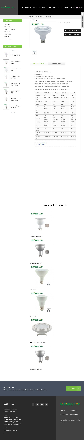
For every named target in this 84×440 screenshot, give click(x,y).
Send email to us (73, 31)
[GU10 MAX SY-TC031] (42, 250)
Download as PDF (73, 35)
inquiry (71, 388)
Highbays (7, 24)
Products (36, 7)
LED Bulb (7, 26)
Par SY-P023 (41, 144)
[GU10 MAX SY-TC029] (42, 356)
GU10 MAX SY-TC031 (36, 263)
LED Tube (7, 36)
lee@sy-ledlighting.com (11, 430)
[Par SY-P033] (42, 276)
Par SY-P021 (43, 143)
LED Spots (49, 17)
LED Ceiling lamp (10, 29)
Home (21, 7)
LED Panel (8, 31)
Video (44, 7)
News (60, 7)
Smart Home (8, 39)
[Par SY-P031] (42, 303)
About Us (28, 7)
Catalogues (52, 7)
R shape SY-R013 (15, 55)
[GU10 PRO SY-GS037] (42, 223)
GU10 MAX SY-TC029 (36, 369)
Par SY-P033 (33, 290)
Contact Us (68, 7)
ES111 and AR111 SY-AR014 (38, 343)
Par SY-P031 (33, 316)
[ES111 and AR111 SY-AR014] (42, 329)
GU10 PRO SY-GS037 (36, 237)
